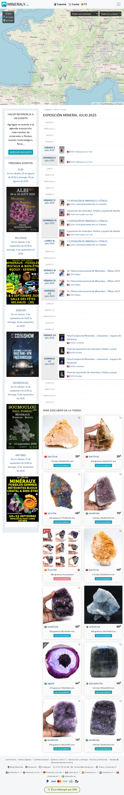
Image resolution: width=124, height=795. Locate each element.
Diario (48, 109)
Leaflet (95, 103)
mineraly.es (90, 772)
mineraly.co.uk (32, 772)
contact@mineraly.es (83, 767)
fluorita (52, 569)
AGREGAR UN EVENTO (21, 152)
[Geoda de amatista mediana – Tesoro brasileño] (62, 717)
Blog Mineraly (16, 767)
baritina (52, 456)
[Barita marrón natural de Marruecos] (103, 434)
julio (63, 109)
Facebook (32, 767)
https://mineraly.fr (108, 767)
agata (50, 683)
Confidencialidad (41, 759)
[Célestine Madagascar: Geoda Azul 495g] (103, 604)
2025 (56, 109)
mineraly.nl (107, 772)
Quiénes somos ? (58, 759)
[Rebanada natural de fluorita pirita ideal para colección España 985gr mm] (62, 547)
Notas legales (25, 759)
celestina (94, 626)
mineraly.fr (14, 772)
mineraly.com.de (54, 772)
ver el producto (62, 465)
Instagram (46, 767)
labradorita (95, 683)
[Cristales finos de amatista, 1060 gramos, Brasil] (103, 717)
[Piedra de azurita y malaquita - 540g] (62, 490)
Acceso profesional (99, 759)
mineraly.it (73, 772)
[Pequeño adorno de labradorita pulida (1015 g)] (103, 660)
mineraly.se (70, 776)
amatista (93, 513)
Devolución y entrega (78, 759)
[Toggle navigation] (118, 4)
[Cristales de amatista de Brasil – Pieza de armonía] (103, 490)
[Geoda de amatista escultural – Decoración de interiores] (62, 604)
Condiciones (10, 759)
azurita (51, 513)
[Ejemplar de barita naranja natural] (103, 547)
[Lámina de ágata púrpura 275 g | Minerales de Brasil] (62, 660)
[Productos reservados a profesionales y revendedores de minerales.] (79, 570)
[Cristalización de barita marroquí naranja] (62, 434)
